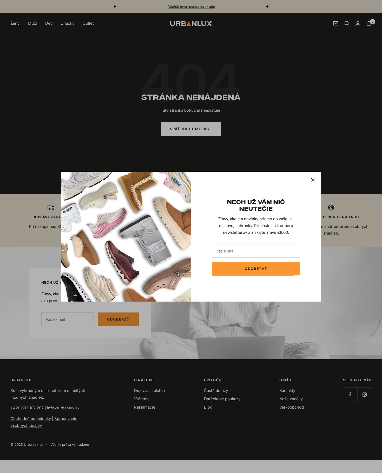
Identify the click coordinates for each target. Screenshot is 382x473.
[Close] (313, 180)
